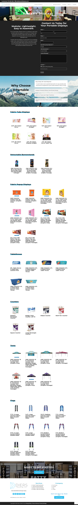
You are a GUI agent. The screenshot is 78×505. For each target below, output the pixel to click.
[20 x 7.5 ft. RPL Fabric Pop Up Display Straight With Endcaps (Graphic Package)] (31, 232)
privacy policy (45, 68)
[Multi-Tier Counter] (62, 310)
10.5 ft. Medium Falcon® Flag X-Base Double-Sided (46, 416)
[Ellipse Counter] (47, 310)
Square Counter (15, 333)
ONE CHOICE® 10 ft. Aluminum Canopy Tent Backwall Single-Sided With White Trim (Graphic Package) (16, 385)
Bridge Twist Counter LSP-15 (30, 316)
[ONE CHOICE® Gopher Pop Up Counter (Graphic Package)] (31, 193)
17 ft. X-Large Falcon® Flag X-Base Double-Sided (15, 416)
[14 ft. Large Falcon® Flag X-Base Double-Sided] (31, 409)
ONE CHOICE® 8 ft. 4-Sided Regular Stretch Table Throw (31, 269)
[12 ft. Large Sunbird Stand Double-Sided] (31, 427)
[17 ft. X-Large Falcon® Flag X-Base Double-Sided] (16, 409)
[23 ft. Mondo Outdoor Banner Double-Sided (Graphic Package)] (31, 446)
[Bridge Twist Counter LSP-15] (31, 310)
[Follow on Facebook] (18, 494)
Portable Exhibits (48, 4)
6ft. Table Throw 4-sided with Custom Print (15, 269)
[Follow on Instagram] (13, 494)
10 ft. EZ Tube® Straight (62, 126)
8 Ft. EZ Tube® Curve (16, 142)
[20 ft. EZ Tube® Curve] (16, 120)
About (69, 4)
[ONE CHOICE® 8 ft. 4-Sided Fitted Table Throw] (62, 262)
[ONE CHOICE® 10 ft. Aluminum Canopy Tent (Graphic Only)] (31, 376)
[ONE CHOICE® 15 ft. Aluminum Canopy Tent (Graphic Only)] (16, 354)
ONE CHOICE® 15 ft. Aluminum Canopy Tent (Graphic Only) (15, 361)
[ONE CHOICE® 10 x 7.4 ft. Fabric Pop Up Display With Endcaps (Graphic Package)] (31, 212)
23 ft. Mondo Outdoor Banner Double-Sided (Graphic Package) (31, 453)
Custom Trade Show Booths (37, 485)
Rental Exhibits (56, 4)
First (41, 33)
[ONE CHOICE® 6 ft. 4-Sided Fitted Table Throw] (47, 262)
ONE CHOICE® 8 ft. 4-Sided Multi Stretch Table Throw (31, 288)
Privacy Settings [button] (43, 503)
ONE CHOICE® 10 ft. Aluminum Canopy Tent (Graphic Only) (30, 383)
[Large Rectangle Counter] (31, 327)
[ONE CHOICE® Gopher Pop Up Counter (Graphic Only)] (16, 193)
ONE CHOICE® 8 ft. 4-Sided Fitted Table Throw (62, 269)
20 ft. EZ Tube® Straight (31, 126)
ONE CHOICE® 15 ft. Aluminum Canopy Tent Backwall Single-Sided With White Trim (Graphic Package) (31, 363)
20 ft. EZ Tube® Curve (16, 126)
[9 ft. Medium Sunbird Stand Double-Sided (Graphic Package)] (62, 427)
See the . (44, 68)
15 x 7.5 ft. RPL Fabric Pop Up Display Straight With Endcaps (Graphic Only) (46, 220)
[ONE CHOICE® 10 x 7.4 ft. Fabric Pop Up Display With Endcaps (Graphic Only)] (16, 212)
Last (55, 33)
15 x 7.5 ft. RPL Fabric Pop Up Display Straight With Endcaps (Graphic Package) (62, 220)
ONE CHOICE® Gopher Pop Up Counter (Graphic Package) (31, 200)
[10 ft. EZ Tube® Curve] (47, 120)
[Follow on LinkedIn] (16, 494)
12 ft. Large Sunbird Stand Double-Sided (30, 434)
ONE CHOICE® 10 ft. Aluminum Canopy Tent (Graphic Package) (46, 383)
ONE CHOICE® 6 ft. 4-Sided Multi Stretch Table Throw (16, 288)
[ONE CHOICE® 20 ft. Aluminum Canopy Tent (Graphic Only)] (47, 354)
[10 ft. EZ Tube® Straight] (62, 120)
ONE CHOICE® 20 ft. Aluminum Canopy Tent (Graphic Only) (46, 361)
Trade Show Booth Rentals (37, 486)
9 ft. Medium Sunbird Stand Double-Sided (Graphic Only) (45, 434)
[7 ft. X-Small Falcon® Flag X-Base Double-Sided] (62, 409)
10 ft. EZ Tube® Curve (46, 126)
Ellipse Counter (46, 315)
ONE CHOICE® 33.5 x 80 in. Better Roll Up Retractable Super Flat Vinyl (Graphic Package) (31, 170)
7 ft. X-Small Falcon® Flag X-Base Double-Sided (61, 416)
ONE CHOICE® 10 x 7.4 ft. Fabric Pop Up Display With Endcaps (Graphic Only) (16, 220)
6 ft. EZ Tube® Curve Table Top (46, 142)
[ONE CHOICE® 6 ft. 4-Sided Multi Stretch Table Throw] (16, 281)
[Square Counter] (16, 327)
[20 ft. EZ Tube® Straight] (31, 120)
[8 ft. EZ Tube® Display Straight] (31, 136)
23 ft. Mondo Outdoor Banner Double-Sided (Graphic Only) (15, 453)
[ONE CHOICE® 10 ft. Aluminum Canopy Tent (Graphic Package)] (47, 376)
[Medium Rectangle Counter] (16, 310)
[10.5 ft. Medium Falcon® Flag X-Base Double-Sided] (47, 409)
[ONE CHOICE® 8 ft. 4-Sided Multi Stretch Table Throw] (31, 281)
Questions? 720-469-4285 (8, 1)
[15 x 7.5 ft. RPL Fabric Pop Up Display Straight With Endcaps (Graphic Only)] (47, 212)
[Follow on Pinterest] (20, 494)
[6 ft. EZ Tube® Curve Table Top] (47, 136)
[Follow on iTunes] (24, 494)
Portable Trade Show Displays (38, 489)
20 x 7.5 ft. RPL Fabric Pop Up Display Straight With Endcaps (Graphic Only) (15, 240)
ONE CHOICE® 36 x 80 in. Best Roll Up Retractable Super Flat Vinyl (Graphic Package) (16, 170)
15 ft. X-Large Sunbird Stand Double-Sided (15, 434)
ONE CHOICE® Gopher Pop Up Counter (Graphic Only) (15, 200)
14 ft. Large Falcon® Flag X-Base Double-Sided (30, 416)
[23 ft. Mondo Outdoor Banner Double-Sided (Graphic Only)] (16, 446)
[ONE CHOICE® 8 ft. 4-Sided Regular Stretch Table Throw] (31, 262)
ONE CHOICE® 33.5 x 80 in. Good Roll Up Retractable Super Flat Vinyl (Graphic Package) (46, 170)
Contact (74, 4)
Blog (53, 488)
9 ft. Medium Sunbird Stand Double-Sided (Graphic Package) (62, 434)
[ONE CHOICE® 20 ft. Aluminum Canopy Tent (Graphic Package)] (62, 354)
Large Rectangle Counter (30, 333)
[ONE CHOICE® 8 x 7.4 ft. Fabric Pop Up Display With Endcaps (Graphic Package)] (47, 193)
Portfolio (64, 4)
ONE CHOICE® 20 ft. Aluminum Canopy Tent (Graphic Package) (62, 361)
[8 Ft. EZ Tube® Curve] (16, 136)
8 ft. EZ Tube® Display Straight (31, 142)
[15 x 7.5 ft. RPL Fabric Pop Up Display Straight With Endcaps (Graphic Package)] (62, 212)
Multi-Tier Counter (61, 315)
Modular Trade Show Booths (38, 488)
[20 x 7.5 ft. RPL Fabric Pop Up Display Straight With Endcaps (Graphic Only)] (16, 232)
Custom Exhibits (38, 4)
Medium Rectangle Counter (13, 317)
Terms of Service (35, 503)
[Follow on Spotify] (22, 494)
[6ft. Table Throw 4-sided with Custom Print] (16, 262)
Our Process (54, 485)
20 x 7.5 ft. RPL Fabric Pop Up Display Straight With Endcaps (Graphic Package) (31, 240)
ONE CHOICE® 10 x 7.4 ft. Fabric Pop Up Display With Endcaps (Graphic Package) (31, 220)
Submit (42, 72)
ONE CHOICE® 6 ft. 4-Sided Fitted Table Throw (47, 269)
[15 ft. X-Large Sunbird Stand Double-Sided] (16, 427)
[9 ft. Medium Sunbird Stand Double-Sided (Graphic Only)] (47, 427)
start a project (39, 472)
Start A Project (59, 497)
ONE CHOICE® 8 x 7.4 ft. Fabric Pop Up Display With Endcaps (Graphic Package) (46, 201)
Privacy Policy (29, 503)
